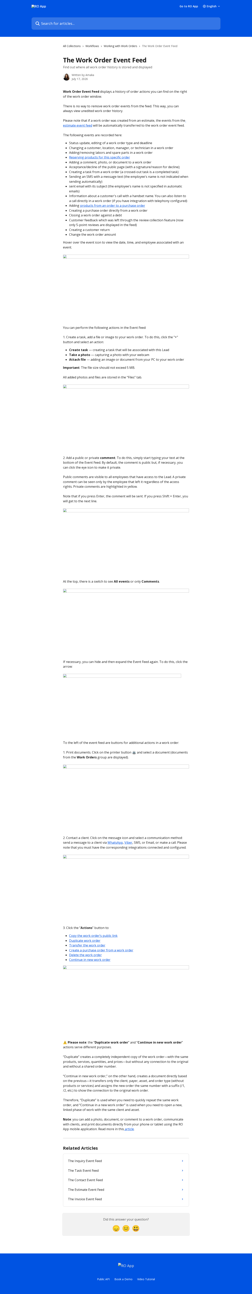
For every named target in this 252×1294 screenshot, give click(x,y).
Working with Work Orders (120, 46)
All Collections (72, 46)
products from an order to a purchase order (112, 205)
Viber (128, 842)
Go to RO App (189, 6)
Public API (103, 1279)
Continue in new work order (89, 960)
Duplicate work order (84, 940)
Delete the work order (85, 955)
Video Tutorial (146, 1279)
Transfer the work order (87, 945)
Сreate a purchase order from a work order (101, 950)
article (129, 1129)
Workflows (92, 46)
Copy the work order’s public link (93, 935)
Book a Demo (123, 1279)
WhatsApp (115, 842)
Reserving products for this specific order (99, 157)
